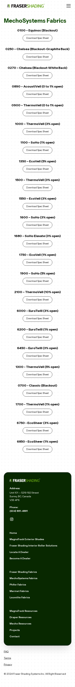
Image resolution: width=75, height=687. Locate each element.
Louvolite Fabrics (20, 597)
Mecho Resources (20, 623)
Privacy (8, 664)
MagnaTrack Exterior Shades (27, 539)
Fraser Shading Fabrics (23, 572)
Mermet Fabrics (19, 591)
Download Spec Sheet (37, 38)
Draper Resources (20, 617)
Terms (7, 658)
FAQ (6, 651)
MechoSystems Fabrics (23, 578)
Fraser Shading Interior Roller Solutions (33, 545)
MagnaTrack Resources (23, 611)
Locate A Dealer (19, 552)
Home (13, 533)
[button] (67, 6)
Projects (15, 630)
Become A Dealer (20, 558)
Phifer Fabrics (18, 584)
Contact (15, 636)
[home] (26, 5)
